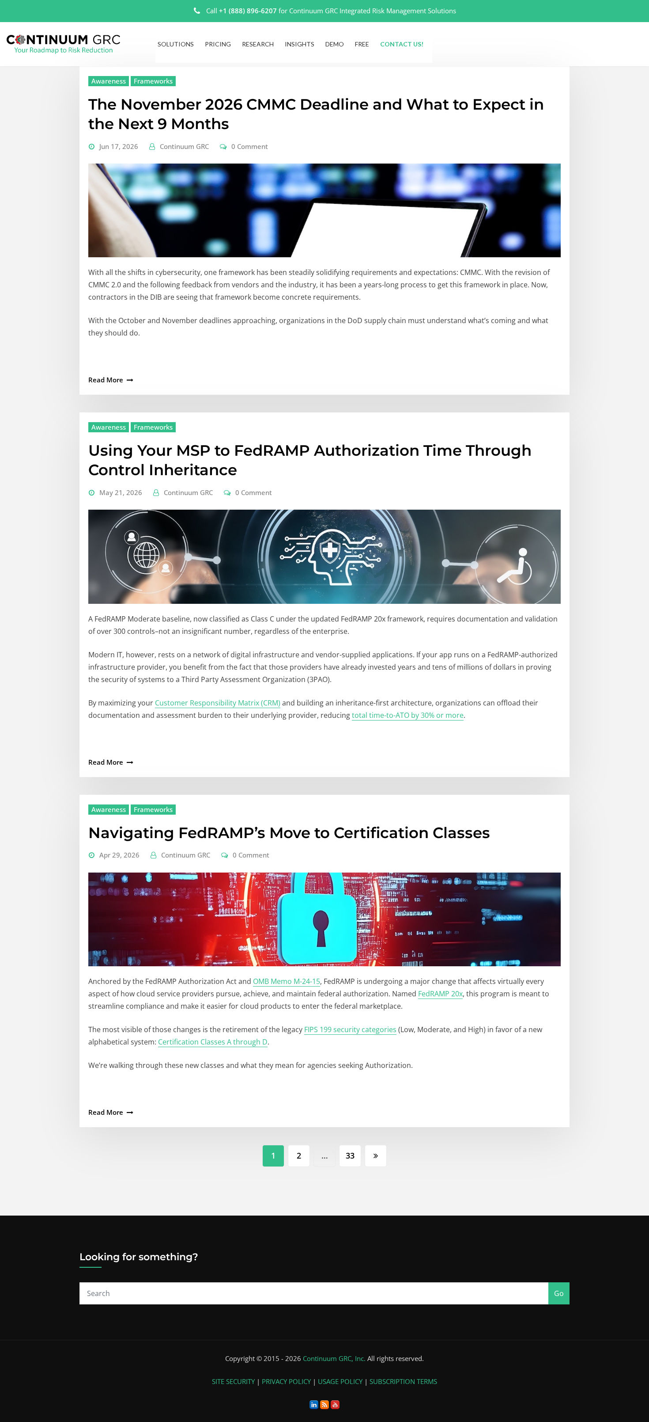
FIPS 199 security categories (350, 1029)
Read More (105, 379)
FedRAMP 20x (440, 994)
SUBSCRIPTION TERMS (403, 1381)
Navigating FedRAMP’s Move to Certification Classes (291, 832)
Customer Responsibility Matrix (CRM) (217, 703)
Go (559, 1293)
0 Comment (249, 146)
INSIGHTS (299, 44)
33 (350, 1155)
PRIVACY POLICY (286, 1381)
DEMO (334, 44)
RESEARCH (258, 44)
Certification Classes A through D (213, 1042)
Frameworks (153, 80)
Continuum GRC (184, 146)
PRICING (218, 44)
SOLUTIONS (176, 44)
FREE (362, 44)
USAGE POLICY (340, 1381)
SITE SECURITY (233, 1381)
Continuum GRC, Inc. (334, 1358)
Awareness (108, 80)
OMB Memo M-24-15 (286, 981)
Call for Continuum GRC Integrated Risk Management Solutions (331, 10)
